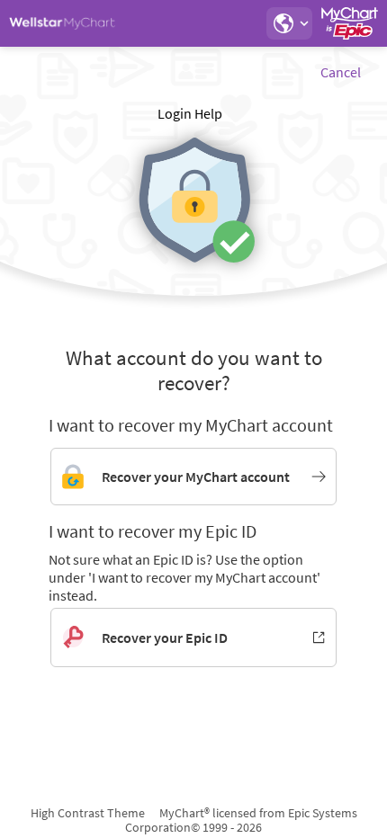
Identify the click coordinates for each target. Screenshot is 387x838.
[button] (288, 23)
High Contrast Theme (88, 813)
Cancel (340, 72)
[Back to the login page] (62, 23)
